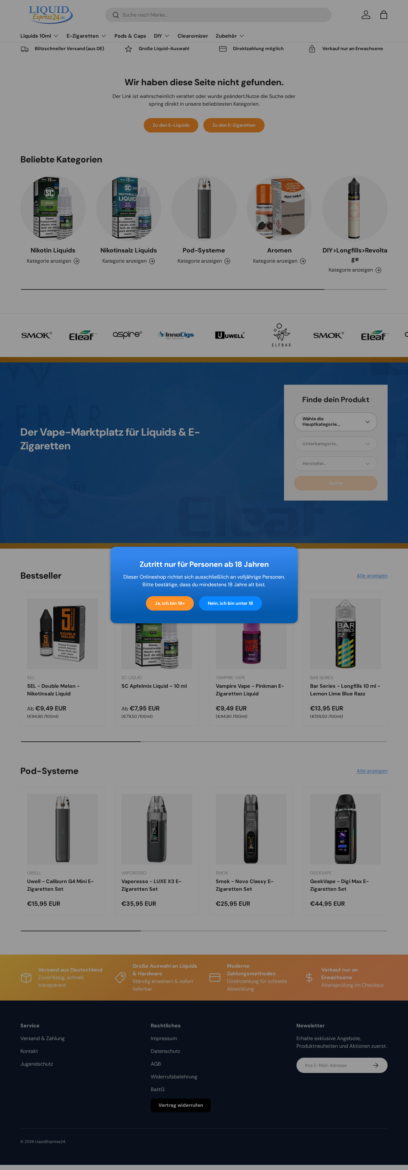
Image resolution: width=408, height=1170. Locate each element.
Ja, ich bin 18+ (170, 603)
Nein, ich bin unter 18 (230, 603)
